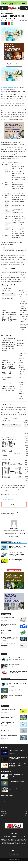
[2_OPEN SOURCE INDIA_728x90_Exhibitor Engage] (14, 4)
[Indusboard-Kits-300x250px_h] (14, 588)
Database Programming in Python (16, 688)
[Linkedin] (14, 854)
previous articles (7, 84)
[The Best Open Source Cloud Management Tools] (23, 724)
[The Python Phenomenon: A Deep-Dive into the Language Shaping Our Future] (4, 554)
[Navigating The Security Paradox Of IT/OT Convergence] (4, 547)
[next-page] (4, 566)
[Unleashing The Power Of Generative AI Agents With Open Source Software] (23, 639)
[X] (5, 23)
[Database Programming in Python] (4, 690)
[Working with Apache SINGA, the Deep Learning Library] (23, 645)
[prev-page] (2, 566)
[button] (2, 8)
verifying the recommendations (8, 87)
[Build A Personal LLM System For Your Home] (23, 632)
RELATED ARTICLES (6, 542)
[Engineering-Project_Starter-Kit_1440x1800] (14, 59)
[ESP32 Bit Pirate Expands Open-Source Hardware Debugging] (4, 759)
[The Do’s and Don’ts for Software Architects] (23, 711)
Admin (11, 11)
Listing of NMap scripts (8, 499)
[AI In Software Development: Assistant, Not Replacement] (23, 619)
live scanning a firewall (14, 86)
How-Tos (6, 13)
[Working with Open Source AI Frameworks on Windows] (4, 561)
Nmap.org (3, 91)
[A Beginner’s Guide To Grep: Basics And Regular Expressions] (4, 672)
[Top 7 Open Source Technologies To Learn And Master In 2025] (23, 717)
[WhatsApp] (12, 23)
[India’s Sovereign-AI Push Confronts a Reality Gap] (23, 626)
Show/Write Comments (14, 570)
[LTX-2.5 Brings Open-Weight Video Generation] (4, 752)
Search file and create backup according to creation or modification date (17, 659)
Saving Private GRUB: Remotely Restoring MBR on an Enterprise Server (7, 514)
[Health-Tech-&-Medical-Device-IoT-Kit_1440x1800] (14, 140)
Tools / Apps (11, 13)
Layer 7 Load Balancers (21, 512)
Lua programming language (9, 497)
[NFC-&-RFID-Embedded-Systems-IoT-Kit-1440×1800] (14, 609)
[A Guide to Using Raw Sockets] (4, 666)
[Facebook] (2, 23)
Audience (6, 11)
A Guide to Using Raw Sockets (15, 664)
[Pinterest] (9, 23)
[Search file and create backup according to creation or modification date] (4, 659)
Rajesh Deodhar (5, 20)
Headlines (3, 562)
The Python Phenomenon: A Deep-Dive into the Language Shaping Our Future (16, 554)
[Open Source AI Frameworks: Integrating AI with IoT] (23, 730)
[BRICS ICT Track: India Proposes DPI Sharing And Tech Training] (4, 765)
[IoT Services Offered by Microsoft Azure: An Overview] (23, 737)
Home (2, 11)
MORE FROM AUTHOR (17, 542)
